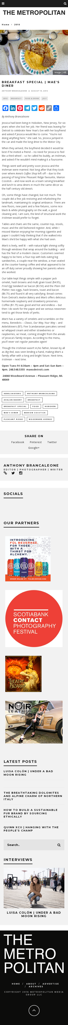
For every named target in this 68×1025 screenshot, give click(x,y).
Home (5, 24)
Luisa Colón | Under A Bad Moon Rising (34, 914)
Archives (36, 986)
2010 (5, 98)
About (31, 984)
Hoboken (50, 406)
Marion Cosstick (35, 412)
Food (35, 406)
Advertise (51, 984)
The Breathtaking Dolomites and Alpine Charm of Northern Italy (33, 796)
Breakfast (16, 98)
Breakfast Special (15, 406)
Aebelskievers (12, 393)
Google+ (34, 447)
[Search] (65, 3)
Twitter (52, 442)
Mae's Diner (11, 412)
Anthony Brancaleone (41, 393)
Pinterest (36, 442)
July (44, 98)
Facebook (17, 442)
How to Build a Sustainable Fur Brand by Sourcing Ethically (31, 813)
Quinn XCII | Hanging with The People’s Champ (31, 829)
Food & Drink (32, 98)
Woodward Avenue (40, 419)
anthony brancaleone (14, 91)
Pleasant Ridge (13, 419)
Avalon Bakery (13, 400)
